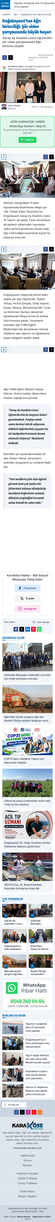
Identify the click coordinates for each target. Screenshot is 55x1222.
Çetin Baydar (14, 107)
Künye (28, 1160)
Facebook (30, 588)
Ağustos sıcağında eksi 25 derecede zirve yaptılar (33, 5)
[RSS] (40, 1112)
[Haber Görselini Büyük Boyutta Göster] (27, 87)
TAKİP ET (29, 140)
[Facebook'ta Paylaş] (4, 57)
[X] (22, 1112)
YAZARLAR (13, 1105)
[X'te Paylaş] (10, 57)
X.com (30, 598)
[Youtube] (34, 1112)
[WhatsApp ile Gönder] (39, 629)
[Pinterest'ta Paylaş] (33, 629)
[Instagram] (28, 1112)
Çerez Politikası (27, 1183)
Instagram (30, 608)
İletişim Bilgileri (27, 1196)
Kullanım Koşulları (27, 1173)
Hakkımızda (27, 1155)
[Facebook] (16, 1112)
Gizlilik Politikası (27, 1178)
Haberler (6, 14)
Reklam (27, 1165)
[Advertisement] (27, 541)
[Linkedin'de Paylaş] (27, 629)
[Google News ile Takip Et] (46, 107)
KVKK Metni (27, 1191)
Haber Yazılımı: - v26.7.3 (27, 1218)
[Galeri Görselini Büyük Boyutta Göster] (27, 179)
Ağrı (16, 14)
